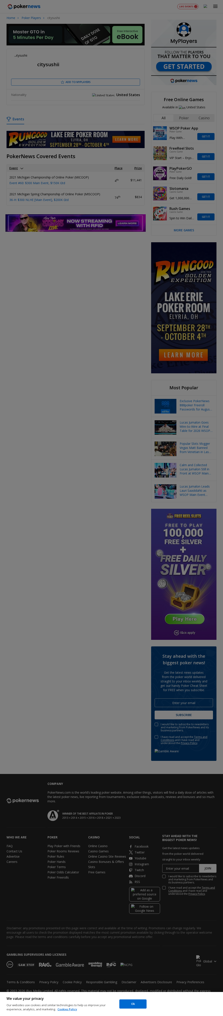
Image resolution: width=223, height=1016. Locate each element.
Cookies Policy (67, 1009)
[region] (111, 1004)
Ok (133, 1004)
